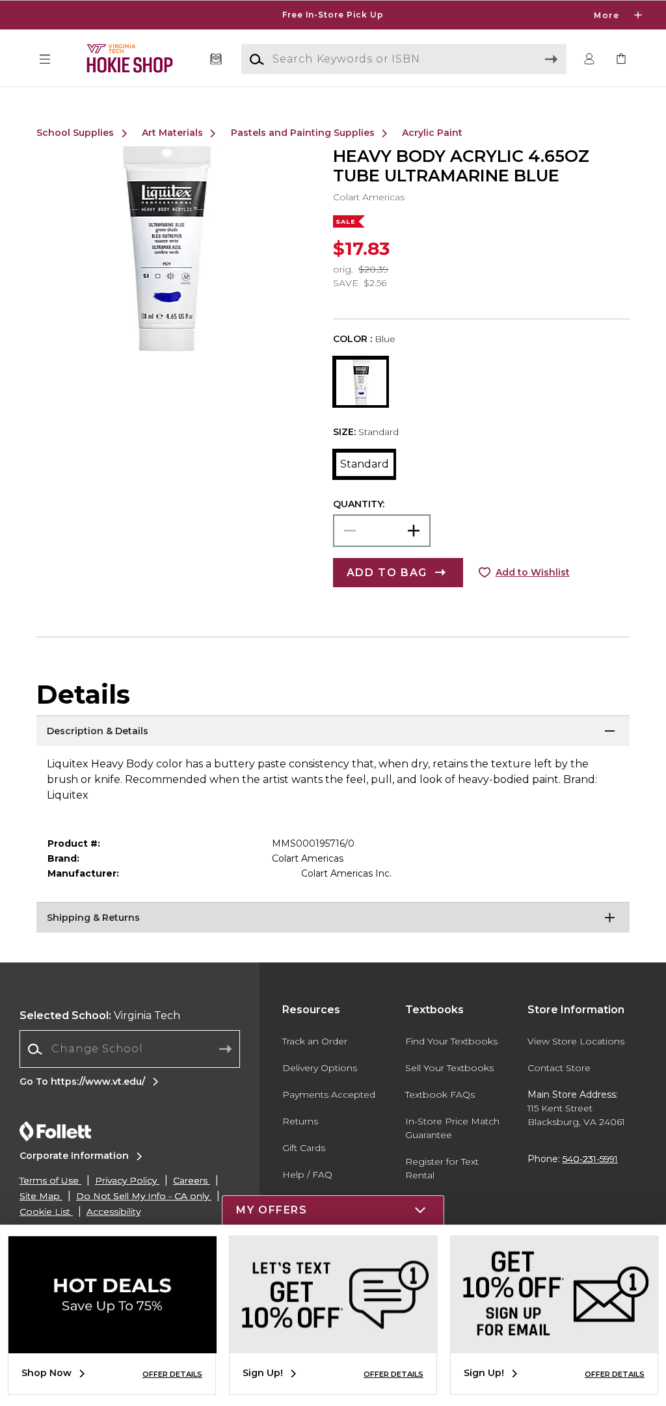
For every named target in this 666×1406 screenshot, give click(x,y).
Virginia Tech (100, 1015)
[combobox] (130, 1049)
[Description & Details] (333, 731)
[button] (333, 15)
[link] (621, 59)
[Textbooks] (216, 59)
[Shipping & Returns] (333, 918)
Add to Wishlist (533, 572)
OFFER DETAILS (172, 1374)
